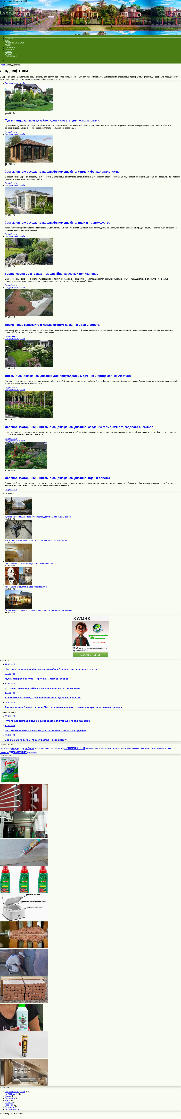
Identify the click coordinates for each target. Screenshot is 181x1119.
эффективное (32, 753)
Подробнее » (11, 132)
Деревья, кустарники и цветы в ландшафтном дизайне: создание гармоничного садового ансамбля (79, 427)
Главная (4, 65)
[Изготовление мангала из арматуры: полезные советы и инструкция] (18, 538)
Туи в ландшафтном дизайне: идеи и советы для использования (53, 120)
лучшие (53, 748)
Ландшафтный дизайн (14, 43)
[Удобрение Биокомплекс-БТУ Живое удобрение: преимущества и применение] (21, 1030)
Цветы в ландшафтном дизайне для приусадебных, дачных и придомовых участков (68, 375)
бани (1, 748)
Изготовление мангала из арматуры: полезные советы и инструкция (36, 540)
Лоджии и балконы (13, 1109)
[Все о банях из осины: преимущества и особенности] (18, 561)
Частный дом (11, 56)
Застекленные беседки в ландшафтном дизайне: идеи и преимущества (57, 222)
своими (170, 748)
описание (60, 748)
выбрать (29, 748)
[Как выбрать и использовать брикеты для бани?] (24, 1003)
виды (14, 748)
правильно (108, 748)
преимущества (120, 748)
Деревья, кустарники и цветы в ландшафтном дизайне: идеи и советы (57, 478)
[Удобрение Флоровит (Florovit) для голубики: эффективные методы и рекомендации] (9, 783)
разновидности (146, 748)
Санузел (8, 54)
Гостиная (9, 38)
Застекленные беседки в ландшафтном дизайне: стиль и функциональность (62, 171)
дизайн (37, 748)
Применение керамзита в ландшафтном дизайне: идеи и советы (52, 324)
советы (4, 752)
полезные (89, 748)
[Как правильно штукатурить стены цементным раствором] (24, 975)
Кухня (7, 41)
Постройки (10, 47)
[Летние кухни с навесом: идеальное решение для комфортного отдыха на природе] (18, 608)
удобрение (18, 752)
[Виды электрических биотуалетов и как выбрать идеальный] (24, 920)
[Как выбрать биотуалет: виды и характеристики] (18, 585)
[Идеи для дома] (10, 23)
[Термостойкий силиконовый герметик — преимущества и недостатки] (24, 1058)
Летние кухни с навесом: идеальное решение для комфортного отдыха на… (39, 610)
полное (95, 748)
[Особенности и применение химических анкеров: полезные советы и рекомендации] (24, 948)
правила (101, 748)
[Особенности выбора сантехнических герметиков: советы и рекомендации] (24, 865)
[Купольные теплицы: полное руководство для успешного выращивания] (18, 515)
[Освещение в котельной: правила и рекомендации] (24, 838)
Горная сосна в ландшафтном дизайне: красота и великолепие (51, 273)
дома (42, 748)
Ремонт (8, 52)
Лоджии (8, 45)
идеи (47, 748)
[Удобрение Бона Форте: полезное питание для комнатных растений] (24, 893)
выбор (21, 748)
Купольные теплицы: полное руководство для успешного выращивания (38, 517)
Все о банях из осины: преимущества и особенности (29, 563)
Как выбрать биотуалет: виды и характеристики (26, 587)
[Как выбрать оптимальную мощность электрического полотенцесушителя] (24, 810)
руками (155, 748)
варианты (7, 748)
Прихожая (9, 49)
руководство (162, 748)
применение (134, 748)
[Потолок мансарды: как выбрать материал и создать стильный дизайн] (24, 1085)
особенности (74, 748)
